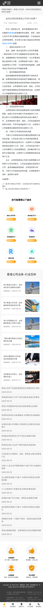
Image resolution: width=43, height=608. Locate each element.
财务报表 (11, 33)
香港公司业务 (19, 9)
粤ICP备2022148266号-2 (27, 587)
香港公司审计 (7, 43)
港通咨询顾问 (7, 9)
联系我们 (39, 606)
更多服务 (13, 606)
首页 (4, 606)
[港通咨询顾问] (7, 3)
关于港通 (30, 606)
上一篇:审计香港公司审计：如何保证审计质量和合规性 (21, 185)
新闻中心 (21, 606)
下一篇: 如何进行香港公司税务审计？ (16, 189)
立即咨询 (11, 219)
